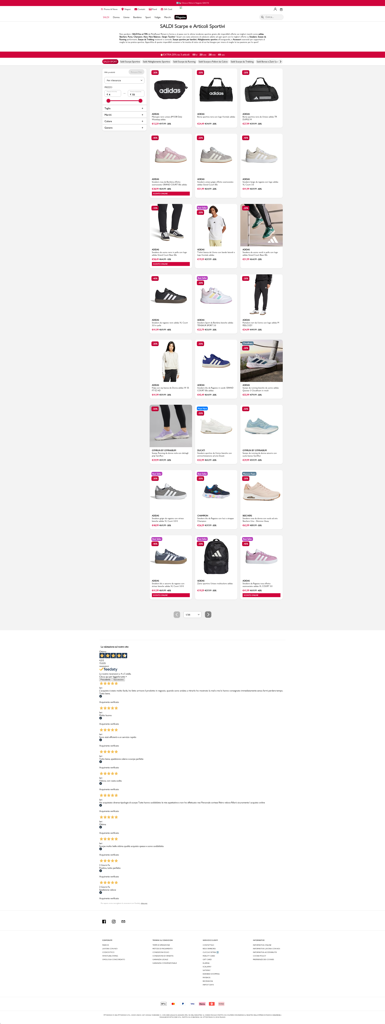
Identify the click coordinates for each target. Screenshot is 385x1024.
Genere (108, 127)
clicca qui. (144, 903)
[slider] (108, 101)
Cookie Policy (259, 956)
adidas (261, 34)
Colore (108, 121)
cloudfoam (248, 343)
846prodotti (110, 72)
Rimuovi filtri (136, 72)
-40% (155, 137)
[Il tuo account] (275, 9)
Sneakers (253, 36)
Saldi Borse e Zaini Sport (268, 61)
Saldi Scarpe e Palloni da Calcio (213, 61)
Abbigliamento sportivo (208, 39)
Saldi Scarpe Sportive (130, 61)
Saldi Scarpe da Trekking (242, 61)
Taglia (107, 108)
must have (202, 408)
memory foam (249, 473)
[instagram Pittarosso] (114, 921)
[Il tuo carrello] (281, 9)
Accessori (237, 39)
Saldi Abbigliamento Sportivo (156, 61)
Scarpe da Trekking (146, 39)
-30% (155, 72)
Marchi (108, 114)
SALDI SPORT (110, 61)
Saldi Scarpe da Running (184, 61)
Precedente (105, 680)
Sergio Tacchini (168, 36)
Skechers (123, 36)
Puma (130, 36)
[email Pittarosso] (123, 921)
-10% (155, 208)
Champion (138, 36)
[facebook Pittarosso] (104, 921)
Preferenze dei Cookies (263, 959)
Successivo (118, 680)
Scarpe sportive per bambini (185, 39)
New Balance (154, 36)
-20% (200, 137)
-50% (155, 408)
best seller (202, 207)
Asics (145, 36)
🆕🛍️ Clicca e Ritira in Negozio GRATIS (192, 3)
